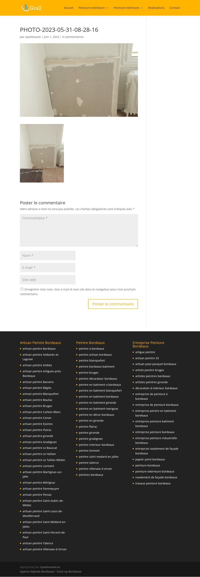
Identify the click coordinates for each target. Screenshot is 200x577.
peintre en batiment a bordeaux (100, 384)
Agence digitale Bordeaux (37, 571)
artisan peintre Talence (38, 543)
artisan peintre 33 (147, 358)
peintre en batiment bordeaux (99, 396)
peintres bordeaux (91, 475)
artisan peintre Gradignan (40, 442)
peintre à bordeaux (91, 348)
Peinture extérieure (92, 8)
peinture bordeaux (147, 465)
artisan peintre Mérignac (39, 482)
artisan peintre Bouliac (38, 400)
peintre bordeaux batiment (96, 366)
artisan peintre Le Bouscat (40, 448)
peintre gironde (89, 432)
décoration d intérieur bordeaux (156, 388)
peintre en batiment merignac (98, 408)
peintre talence (89, 462)
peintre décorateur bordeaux (98, 378)
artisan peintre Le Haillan (39, 454)
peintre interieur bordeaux (96, 445)
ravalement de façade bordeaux (156, 477)
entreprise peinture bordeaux (154, 432)
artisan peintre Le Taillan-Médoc (44, 460)
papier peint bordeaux (150, 459)
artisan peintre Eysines (38, 424)
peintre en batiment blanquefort (100, 390)
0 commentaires (72, 37)
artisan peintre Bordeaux (39, 348)
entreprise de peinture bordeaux (157, 405)
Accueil (68, 8)
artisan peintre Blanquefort (41, 394)
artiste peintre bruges (149, 370)
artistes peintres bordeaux (152, 376)
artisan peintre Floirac (37, 430)
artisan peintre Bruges (37, 406)
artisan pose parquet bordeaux (155, 364)
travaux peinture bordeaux (153, 483)
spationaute (33, 37)
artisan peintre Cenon (37, 418)
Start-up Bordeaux (69, 571)
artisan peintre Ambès (37, 365)
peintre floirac (88, 426)
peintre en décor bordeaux (96, 415)
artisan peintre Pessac (37, 494)
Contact (175, 8)
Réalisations (156, 8)
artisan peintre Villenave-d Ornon (45, 549)
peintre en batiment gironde (97, 402)
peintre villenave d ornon (95, 469)
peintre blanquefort (92, 360)
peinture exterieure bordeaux (154, 471)
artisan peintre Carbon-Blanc (42, 412)
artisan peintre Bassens (38, 382)
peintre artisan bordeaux (95, 354)
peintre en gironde (91, 420)
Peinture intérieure (126, 8)
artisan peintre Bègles (37, 388)
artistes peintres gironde (151, 382)
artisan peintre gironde (38, 436)
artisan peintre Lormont (38, 466)
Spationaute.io (50, 567)
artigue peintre (145, 352)
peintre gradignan (91, 439)
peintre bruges (88, 372)
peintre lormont (89, 450)
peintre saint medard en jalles (99, 456)
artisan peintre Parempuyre (41, 488)
